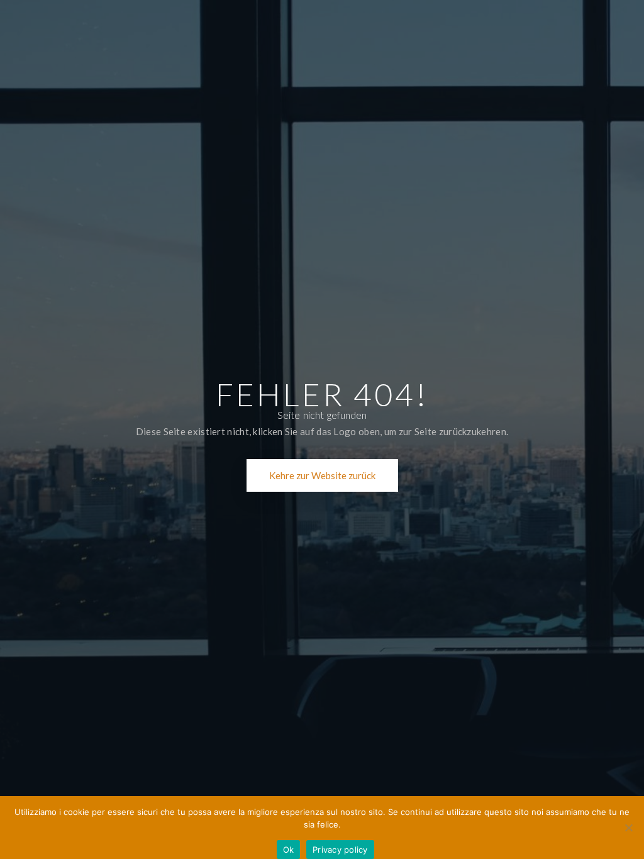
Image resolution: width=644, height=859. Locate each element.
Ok (288, 850)
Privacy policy (340, 850)
